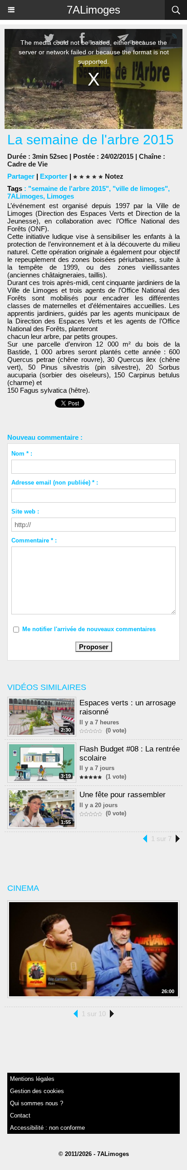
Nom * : (21, 453)
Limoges (60, 196)
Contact (20, 1115)
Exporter (54, 176)
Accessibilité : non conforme (47, 1127)
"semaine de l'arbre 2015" (68, 188)
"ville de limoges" (140, 188)
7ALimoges (93, 10)
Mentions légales (32, 1078)
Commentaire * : (34, 540)
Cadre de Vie (27, 164)
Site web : (25, 511)
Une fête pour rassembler (122, 794)
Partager (20, 176)
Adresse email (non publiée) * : (54, 482)
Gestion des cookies (37, 1091)
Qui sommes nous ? (36, 1103)
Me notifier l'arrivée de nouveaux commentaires (89, 629)
